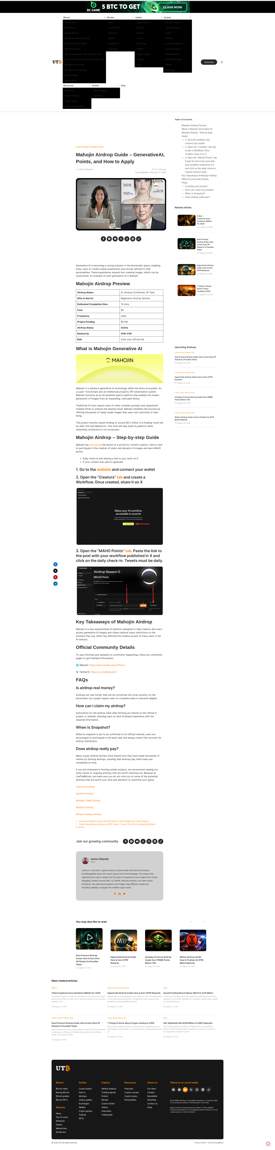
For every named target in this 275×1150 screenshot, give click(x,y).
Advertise (98, 95)
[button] (104, 17)
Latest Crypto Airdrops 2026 (89, 147)
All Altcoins (113, 49)
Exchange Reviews (174, 43)
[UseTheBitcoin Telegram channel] (179, 1089)
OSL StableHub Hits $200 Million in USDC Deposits (187, 1023)
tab (120, 477)
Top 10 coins (62, 1117)
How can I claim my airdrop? (199, 190)
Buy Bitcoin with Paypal (76, 43)
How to (140, 27)
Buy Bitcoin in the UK (74, 64)
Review (105, 1100)
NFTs (139, 64)
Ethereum (112, 33)
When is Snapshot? (195, 193)
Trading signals (109, 1092)
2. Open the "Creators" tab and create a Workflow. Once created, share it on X (200, 150)
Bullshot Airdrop (84, 807)
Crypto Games (143, 54)
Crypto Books (71, 101)
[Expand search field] (221, 62)
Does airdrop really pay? (197, 197)
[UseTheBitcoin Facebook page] (173, 1089)
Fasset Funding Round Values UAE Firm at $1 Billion (188, 993)
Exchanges (142, 43)
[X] (115, 893)
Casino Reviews (172, 49)
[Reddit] (124, 893)
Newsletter (152, 1096)
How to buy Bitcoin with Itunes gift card (83, 54)
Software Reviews (173, 59)
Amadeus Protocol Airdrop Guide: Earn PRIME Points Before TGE (158, 960)
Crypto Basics (143, 22)
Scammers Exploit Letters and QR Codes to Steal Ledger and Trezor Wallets (114, 821)
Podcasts (69, 90)
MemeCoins (113, 43)
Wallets (140, 49)
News (110, 22)
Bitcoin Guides (71, 75)
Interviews (170, 70)
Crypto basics (85, 1088)
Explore (167, 17)
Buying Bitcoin (71, 33)
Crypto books (130, 1096)
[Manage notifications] (268, 1143)
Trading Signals (172, 27)
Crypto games (85, 1111)
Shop (123, 85)
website (104, 469)
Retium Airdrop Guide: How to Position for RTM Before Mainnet (191, 960)
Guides (138, 17)
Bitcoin (66, 17)
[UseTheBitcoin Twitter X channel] (191, 1089)
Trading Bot (107, 1114)
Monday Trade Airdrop (88, 800)
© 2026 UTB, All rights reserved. (64, 1143)
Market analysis (109, 1088)
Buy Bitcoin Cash (73, 49)
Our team (151, 1088)
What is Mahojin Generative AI (197, 129)
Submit (95, 85)
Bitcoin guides (62, 1096)
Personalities (130, 1100)
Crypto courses (131, 1092)
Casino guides (85, 1100)
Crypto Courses (72, 95)
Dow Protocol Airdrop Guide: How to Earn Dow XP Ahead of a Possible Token (205, 244)
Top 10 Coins (114, 27)
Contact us (152, 1103)
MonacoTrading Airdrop (89, 814)
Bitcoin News (71, 22)
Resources (68, 85)
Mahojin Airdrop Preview (194, 125)
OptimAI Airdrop (85, 793)
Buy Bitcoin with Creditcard (77, 38)
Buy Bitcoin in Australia (75, 70)
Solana (111, 38)
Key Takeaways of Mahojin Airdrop (199, 175)
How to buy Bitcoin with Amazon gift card (84, 59)
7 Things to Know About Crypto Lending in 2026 (204, 288)
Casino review (108, 1103)
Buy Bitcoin (70, 27)
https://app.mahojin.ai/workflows (107, 665)
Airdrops (141, 33)
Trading (140, 59)
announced (95, 444)
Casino (140, 38)
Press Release (100, 90)
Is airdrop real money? (196, 186)
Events (168, 33)
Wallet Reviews (172, 54)
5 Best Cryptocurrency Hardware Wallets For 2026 (76, 993)
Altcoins (110, 17)
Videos (168, 64)
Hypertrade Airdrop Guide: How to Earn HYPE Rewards (205, 267)
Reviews (169, 38)
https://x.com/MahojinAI (103, 671)
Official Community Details (195, 179)
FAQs (184, 183)
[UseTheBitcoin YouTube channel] (185, 1089)
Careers (151, 1092)
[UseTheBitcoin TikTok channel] (208, 1089)
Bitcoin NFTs (70, 80)
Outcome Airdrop (85, 786)
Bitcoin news (62, 1088)
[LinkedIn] (119, 893)
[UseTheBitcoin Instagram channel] (197, 1089)
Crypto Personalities (74, 106)
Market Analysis (173, 22)
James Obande (86, 169)
